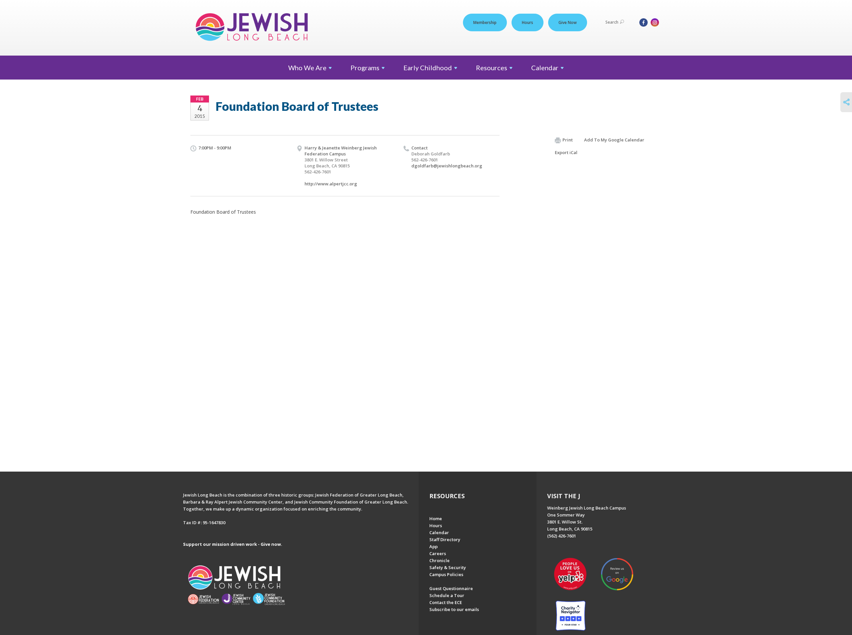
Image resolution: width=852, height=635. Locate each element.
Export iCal (566, 152)
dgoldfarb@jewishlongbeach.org (446, 166)
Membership (485, 22)
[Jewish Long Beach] (253, 27)
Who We (307, 68)
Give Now (567, 22)
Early (427, 68)
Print (567, 140)
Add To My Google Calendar (614, 140)
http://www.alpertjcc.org (331, 184)
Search (611, 22)
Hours (527, 22)
